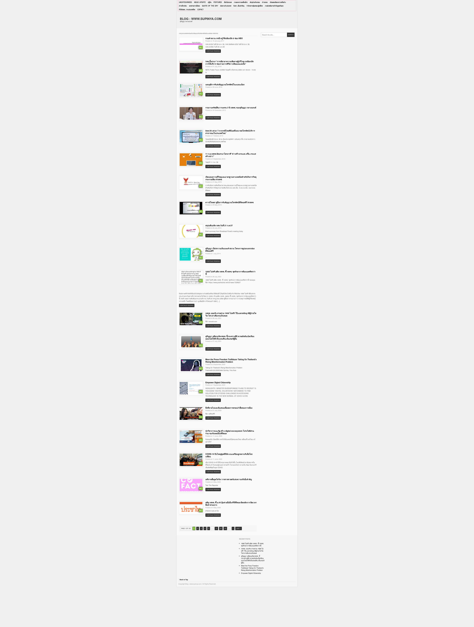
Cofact (200, 9)
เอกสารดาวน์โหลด (194, 6)
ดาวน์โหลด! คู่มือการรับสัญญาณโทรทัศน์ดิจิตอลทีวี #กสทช (229, 202)
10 (216, 528)
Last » (238, 528)
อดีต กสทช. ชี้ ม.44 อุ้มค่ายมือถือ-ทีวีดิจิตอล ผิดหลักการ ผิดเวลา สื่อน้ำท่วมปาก (231, 503)
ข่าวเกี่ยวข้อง (183, 6)
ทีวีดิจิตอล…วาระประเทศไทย (187, 9)
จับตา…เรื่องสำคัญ (238, 6)
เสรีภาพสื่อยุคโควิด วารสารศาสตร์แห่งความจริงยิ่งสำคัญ (228, 479)
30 (225, 528)
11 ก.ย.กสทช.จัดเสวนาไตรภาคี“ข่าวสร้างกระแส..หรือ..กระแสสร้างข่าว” (230, 155)
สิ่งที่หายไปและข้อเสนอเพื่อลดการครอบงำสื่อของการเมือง (228, 407)
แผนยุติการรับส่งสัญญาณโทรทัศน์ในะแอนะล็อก (225, 84)
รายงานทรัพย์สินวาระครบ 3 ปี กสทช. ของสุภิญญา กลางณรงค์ (230, 107)
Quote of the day (210, 6)
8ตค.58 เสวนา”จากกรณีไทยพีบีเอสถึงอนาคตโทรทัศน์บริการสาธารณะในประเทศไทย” (230, 132)
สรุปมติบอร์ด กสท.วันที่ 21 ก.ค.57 (219, 225)
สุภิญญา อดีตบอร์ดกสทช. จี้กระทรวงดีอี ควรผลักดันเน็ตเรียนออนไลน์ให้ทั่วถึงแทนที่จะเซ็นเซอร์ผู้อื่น (229, 337)
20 (221, 528)
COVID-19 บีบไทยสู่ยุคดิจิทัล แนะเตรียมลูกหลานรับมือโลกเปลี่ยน (229, 455)
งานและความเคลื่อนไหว (241, 2)
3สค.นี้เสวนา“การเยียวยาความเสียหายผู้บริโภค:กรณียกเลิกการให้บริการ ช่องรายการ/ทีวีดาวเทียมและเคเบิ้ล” (229, 62)
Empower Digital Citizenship (218, 382)
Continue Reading (213, 51)
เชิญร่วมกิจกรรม (255, 2)
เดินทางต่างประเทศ (225, 6)
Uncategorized (185, 2)
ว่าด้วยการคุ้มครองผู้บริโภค (255, 6)
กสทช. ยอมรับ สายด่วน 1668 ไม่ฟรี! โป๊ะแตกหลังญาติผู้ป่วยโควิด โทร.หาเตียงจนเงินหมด (230, 314)
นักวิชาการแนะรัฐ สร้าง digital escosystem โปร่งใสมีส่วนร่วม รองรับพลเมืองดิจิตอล (229, 432)
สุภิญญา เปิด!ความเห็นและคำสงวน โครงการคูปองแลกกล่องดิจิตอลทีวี (230, 249)
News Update (200, 2)
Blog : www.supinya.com (201, 19)
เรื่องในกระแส (228, 2)
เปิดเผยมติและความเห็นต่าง (278, 2)
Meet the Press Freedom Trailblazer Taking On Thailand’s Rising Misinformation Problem (231, 360)
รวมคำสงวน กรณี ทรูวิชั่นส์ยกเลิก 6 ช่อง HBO (224, 38)
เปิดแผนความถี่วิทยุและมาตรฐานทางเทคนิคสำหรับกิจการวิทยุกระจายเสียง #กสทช (230, 178)
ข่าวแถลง (265, 2)
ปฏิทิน (209, 2)
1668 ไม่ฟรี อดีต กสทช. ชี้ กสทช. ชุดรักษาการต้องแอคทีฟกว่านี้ (230, 272)
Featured (218, 2)
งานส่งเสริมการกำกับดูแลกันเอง (274, 6)
